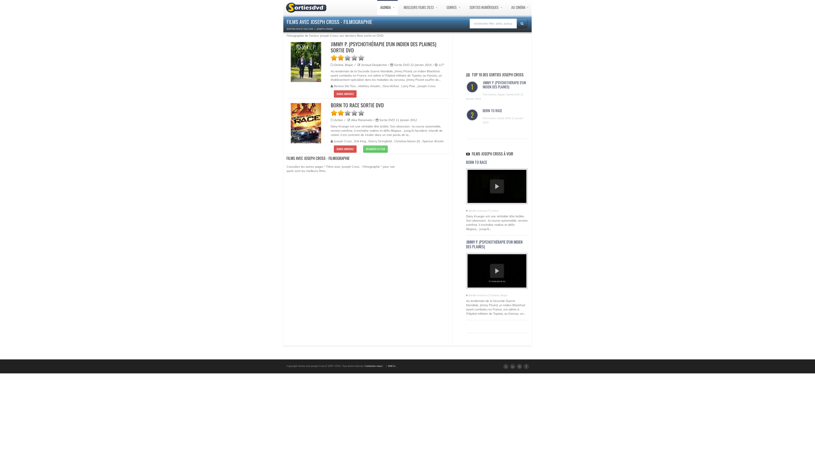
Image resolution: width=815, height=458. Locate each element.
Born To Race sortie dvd (357, 105)
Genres (452, 7)
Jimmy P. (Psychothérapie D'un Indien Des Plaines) (504, 84)
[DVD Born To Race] (306, 123)
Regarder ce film (375, 149)
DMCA (391, 365)
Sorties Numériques (484, 7)
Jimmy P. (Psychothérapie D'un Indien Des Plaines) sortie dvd (383, 47)
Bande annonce (345, 94)
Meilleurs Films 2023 (419, 7)
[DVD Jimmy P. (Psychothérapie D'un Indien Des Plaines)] (306, 62)
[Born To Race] (497, 188)
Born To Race (492, 110)
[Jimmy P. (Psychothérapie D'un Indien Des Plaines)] (497, 273)
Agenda (386, 7)
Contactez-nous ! (374, 365)
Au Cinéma (518, 7)
